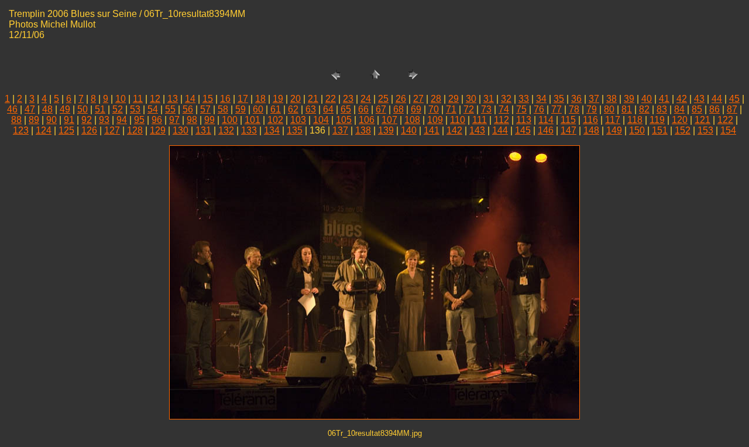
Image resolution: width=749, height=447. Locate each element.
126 (89, 130)
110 (457, 120)
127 (112, 130)
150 (637, 130)
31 (488, 99)
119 (657, 120)
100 (230, 120)
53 (135, 109)
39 (629, 99)
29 (453, 99)
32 (506, 99)
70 (433, 109)
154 (728, 130)
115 (568, 120)
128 (135, 130)
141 (431, 130)
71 (451, 109)
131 (203, 130)
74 (504, 109)
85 (697, 109)
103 (298, 120)
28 (436, 99)
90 (51, 120)
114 (546, 120)
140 (409, 130)
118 (635, 120)
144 (500, 130)
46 (12, 109)
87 (732, 109)
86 (714, 109)
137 (340, 130)
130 (180, 130)
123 (21, 130)
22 (330, 99)
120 (680, 120)
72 (468, 109)
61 (275, 109)
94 (121, 120)
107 (389, 120)
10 (120, 99)
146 (546, 130)
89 (34, 120)
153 (705, 130)
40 (646, 99)
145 (523, 130)
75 (521, 109)
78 (574, 109)
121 (702, 120)
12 (155, 99)
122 (725, 120)
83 (662, 109)
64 (328, 109)
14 (190, 99)
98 (192, 120)
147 (568, 130)
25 (383, 99)
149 (614, 130)
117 (612, 120)
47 (30, 109)
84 (679, 109)
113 (523, 120)
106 (366, 120)
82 (644, 109)
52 (117, 109)
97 (174, 120)
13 (172, 99)
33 (523, 99)
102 (275, 120)
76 (539, 109)
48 (47, 109)
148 (591, 130)
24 (365, 99)
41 (664, 99)
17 (243, 99)
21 (313, 99)
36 (576, 99)
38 (611, 99)
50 (82, 109)
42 (681, 99)
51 (100, 109)
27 (418, 99)
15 (207, 99)
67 (381, 109)
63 (310, 109)
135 (295, 130)
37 (594, 99)
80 (609, 109)
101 (252, 120)
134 (272, 130)
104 (321, 120)
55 (170, 109)
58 (223, 109)
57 (205, 109)
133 (249, 130)
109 (435, 120)
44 (717, 99)
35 (559, 99)
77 (556, 109)
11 (138, 99)
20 (295, 99)
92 (86, 120)
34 (541, 99)
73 (486, 109)
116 (590, 120)
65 (346, 109)
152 (682, 130)
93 (104, 120)
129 (158, 130)
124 (43, 130)
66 (363, 109)
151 (660, 130)
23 (348, 99)
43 (699, 99)
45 (734, 99)
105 (344, 120)
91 (69, 120)
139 (386, 130)
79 (591, 109)
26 (401, 99)
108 (412, 120)
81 (626, 109)
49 (65, 109)
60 (258, 109)
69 (416, 109)
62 (293, 109)
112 (501, 120)
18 (260, 99)
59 (240, 109)
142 (454, 130)
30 (471, 99)
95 (139, 120)
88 (16, 120)
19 (278, 99)
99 (209, 120)
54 (152, 109)
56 (188, 109)
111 (479, 120)
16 (225, 99)
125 (66, 130)
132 (226, 130)
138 (363, 130)
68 (398, 109)
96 (157, 120)
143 (477, 130)
